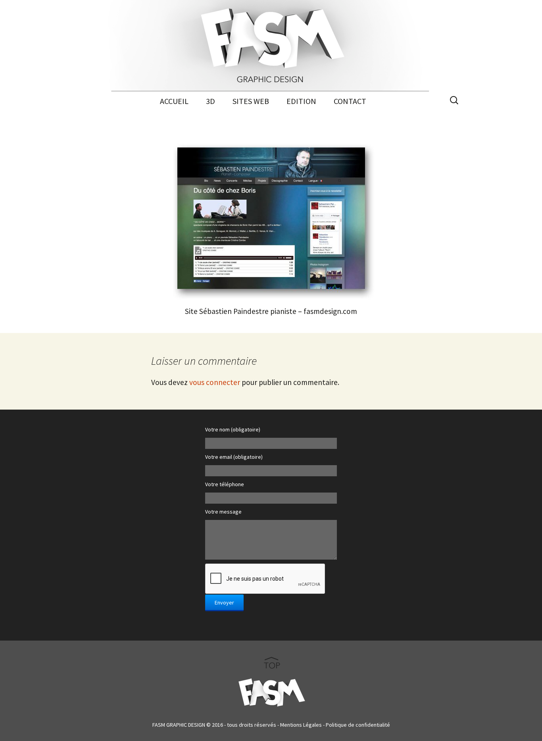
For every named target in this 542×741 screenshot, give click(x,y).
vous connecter (214, 382)
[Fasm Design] (271, 45)
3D (210, 101)
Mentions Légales (301, 724)
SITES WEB (251, 101)
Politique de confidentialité (358, 724)
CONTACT (350, 101)
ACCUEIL (174, 101)
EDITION (301, 101)
